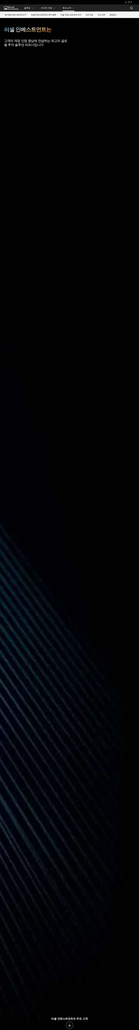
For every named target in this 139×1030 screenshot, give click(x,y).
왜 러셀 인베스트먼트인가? (16, 15)
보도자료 (89, 15)
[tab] (129, 2)
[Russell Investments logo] (11, 8)
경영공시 (113, 15)
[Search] (131, 8)
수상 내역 (101, 15)
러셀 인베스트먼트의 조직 (70, 15)
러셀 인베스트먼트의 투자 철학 (43, 15)
